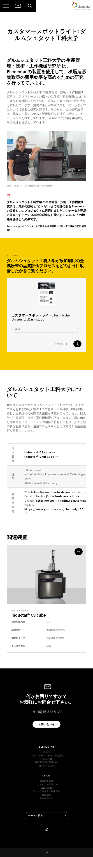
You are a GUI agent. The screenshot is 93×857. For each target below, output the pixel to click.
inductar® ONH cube (39, 457)
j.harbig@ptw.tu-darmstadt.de (56, 496)
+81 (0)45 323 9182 (46, 711)
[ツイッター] (46, 830)
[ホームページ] (81, 6)
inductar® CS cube (37, 452)
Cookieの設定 (46, 798)
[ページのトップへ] (46, 852)
